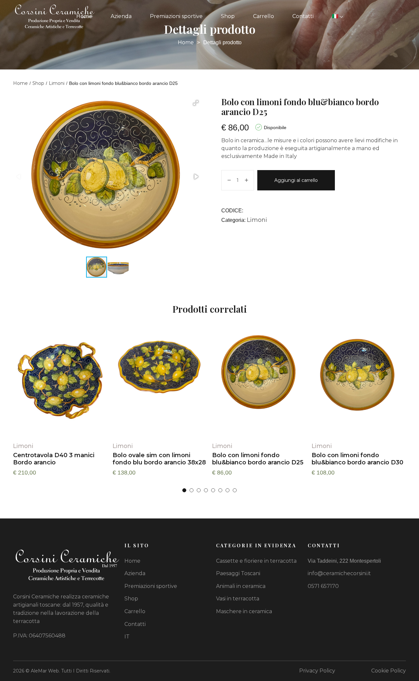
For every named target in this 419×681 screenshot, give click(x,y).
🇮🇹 (336, 16)
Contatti (303, 16)
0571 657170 (323, 586)
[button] (196, 103)
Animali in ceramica (240, 586)
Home (84, 16)
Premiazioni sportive (176, 16)
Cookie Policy (388, 671)
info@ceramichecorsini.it (339, 573)
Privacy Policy (317, 671)
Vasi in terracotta (237, 598)
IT (127, 636)
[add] (246, 180)
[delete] (229, 180)
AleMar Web (45, 671)
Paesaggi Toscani (238, 573)
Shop (228, 16)
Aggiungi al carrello (296, 180)
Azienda (121, 16)
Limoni (56, 83)
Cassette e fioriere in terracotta (256, 561)
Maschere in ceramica (244, 611)
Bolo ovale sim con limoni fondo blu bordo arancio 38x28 (159, 459)
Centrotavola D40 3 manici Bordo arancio (53, 459)
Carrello (263, 16)
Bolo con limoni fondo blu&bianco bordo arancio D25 (257, 459)
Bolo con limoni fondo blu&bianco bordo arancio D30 (357, 459)
